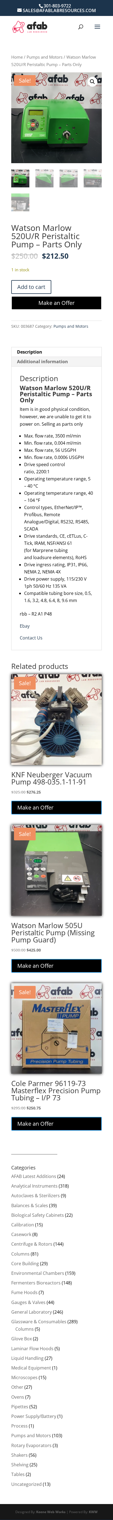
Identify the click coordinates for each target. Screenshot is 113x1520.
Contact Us (31, 638)
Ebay (25, 626)
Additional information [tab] (42, 362)
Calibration (22, 1225)
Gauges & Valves (28, 1302)
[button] (92, 82)
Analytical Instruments (34, 1186)
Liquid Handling (27, 1358)
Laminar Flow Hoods (32, 1349)
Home (17, 57)
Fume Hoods (24, 1292)
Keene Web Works (51, 1512)
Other (17, 1387)
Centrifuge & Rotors (31, 1244)
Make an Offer (56, 303)
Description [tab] (29, 352)
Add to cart (31, 287)
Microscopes (24, 1377)
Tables (18, 1474)
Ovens (17, 1397)
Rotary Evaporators (31, 1445)
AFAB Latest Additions (33, 1176)
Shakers (19, 1455)
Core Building (25, 1264)
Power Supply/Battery (33, 1416)
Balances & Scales (29, 1205)
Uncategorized (26, 1484)
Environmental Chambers (37, 1273)
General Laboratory (31, 1312)
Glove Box (21, 1339)
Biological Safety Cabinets (37, 1215)
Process (19, 1426)
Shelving (20, 1465)
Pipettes (19, 1407)
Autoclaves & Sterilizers (35, 1196)
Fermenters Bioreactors (36, 1283)
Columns (20, 1254)
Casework (21, 1234)
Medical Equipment (31, 1368)
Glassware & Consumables (38, 1322)
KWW (93, 1512)
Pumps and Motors (45, 57)
